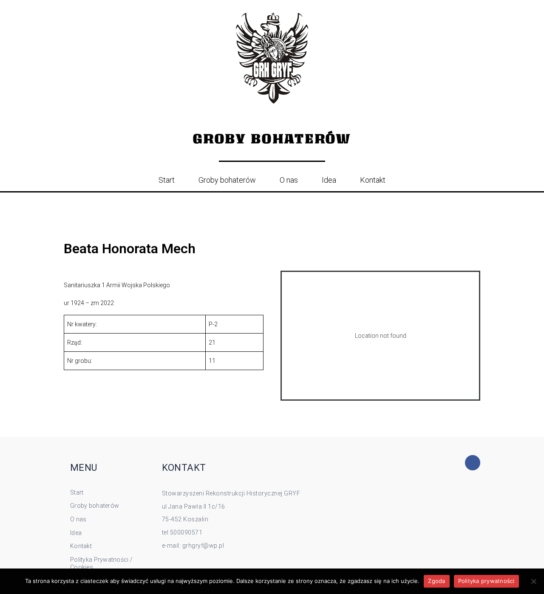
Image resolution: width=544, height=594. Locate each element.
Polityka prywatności (486, 580)
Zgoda (436, 580)
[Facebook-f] (472, 462)
